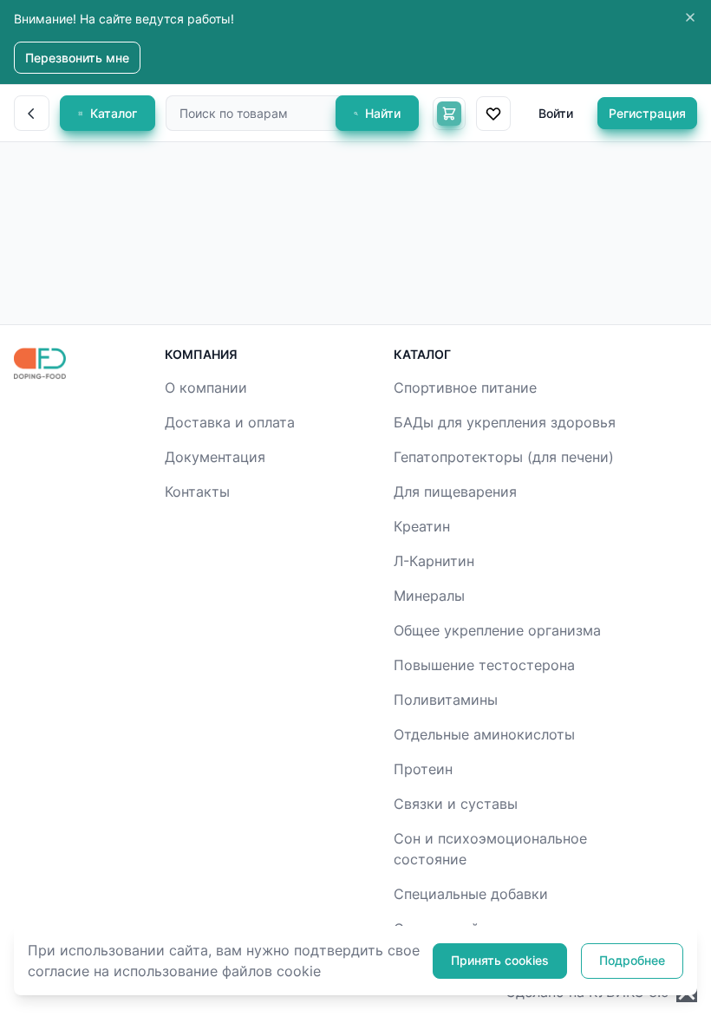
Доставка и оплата (230, 422)
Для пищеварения (455, 491)
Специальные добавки (471, 893)
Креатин (422, 526)
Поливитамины (446, 699)
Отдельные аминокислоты (484, 734)
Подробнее (632, 960)
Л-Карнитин (434, 561)
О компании (206, 387)
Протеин (423, 769)
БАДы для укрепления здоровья (505, 422)
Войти (555, 113)
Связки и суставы (456, 803)
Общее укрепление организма (497, 630)
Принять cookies (500, 960)
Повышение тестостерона (484, 665)
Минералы (429, 595)
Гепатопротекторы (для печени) (504, 457)
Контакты (197, 491)
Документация (215, 457)
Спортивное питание (465, 387)
